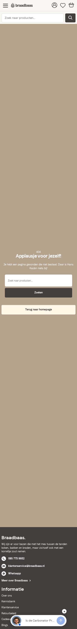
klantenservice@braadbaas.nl (26, 565)
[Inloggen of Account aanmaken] (54, 5)
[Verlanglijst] (63, 5)
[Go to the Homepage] (22, 5)
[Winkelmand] (71, 5)
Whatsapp (14, 573)
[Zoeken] (70, 17)
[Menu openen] (5, 5)
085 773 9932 (16, 558)
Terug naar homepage (38, 309)
